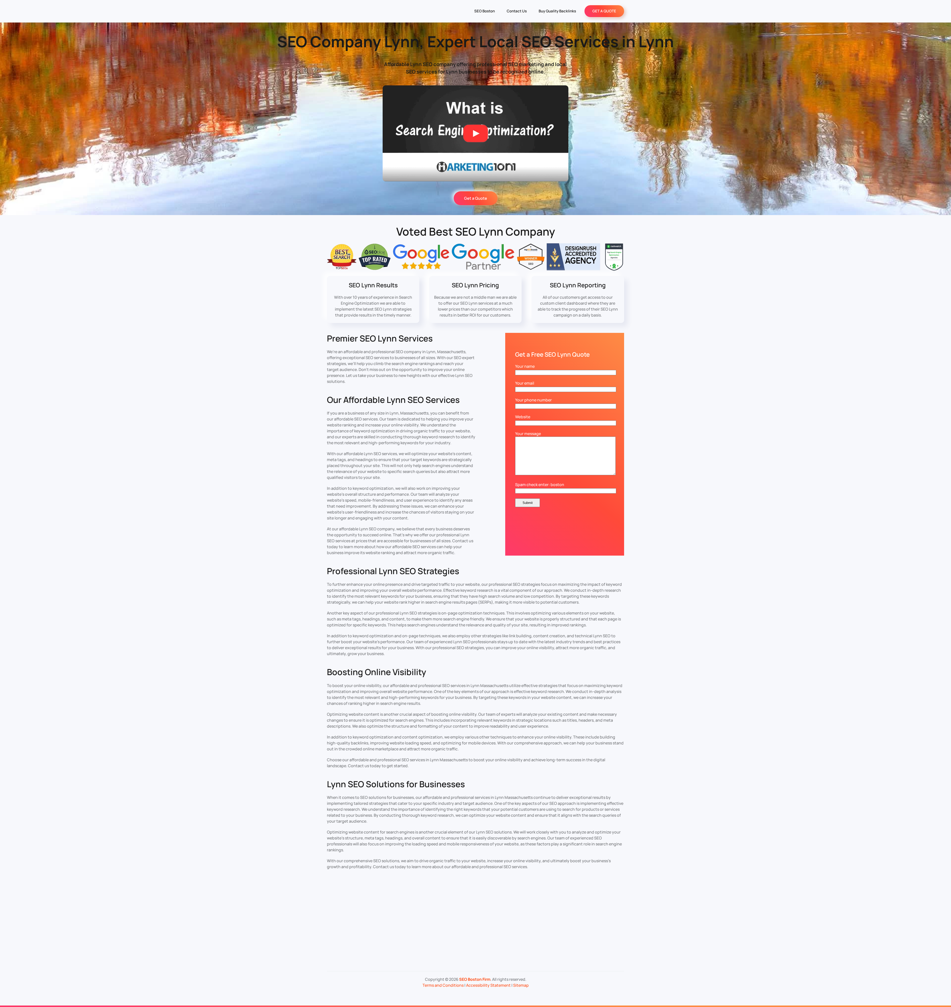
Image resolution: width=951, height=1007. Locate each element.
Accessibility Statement (488, 985)
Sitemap (521, 985)
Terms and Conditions (443, 985)
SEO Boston (484, 11)
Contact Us (517, 11)
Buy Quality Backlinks (557, 11)
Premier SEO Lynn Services (380, 338)
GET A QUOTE (604, 11)
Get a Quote (475, 198)
